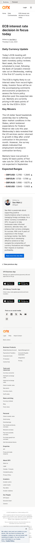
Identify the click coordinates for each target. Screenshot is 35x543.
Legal (4, 466)
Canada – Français (8, 469)
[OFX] (6, 7)
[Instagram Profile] (7, 319)
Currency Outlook (8, 401)
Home (4, 13)
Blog (4, 404)
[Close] (26, 529)
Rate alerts (6, 388)
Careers (5, 503)
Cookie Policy (10, 541)
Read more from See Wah (14, 256)
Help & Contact (18, 335)
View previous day (10, 264)
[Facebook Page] (7, 314)
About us (5, 463)
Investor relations (8, 490)
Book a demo (6, 340)
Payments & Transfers (9, 353)
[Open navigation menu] (31, 7)
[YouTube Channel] (25, 314)
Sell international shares (9, 442)
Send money (6, 419)
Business (6, 2)
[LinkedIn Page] (11, 314)
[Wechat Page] (21, 314)
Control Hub (6, 362)
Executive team (7, 500)
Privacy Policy (7, 475)
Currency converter (8, 373)
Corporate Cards (7, 356)
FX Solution (6, 359)
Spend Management (23, 350)
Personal (15, 2)
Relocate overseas (8, 429)
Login (25, 7)
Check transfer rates (8, 385)
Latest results (6, 485)
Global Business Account (10, 350)
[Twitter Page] (16, 314)
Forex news (6, 407)
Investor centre (7, 482)
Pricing (20, 360)
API (4, 449)
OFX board (6, 498)
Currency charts (7, 391)
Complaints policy (8, 472)
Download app (7, 422)
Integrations (21, 357)
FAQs (9, 335)
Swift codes (6, 394)
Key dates (6, 488)
